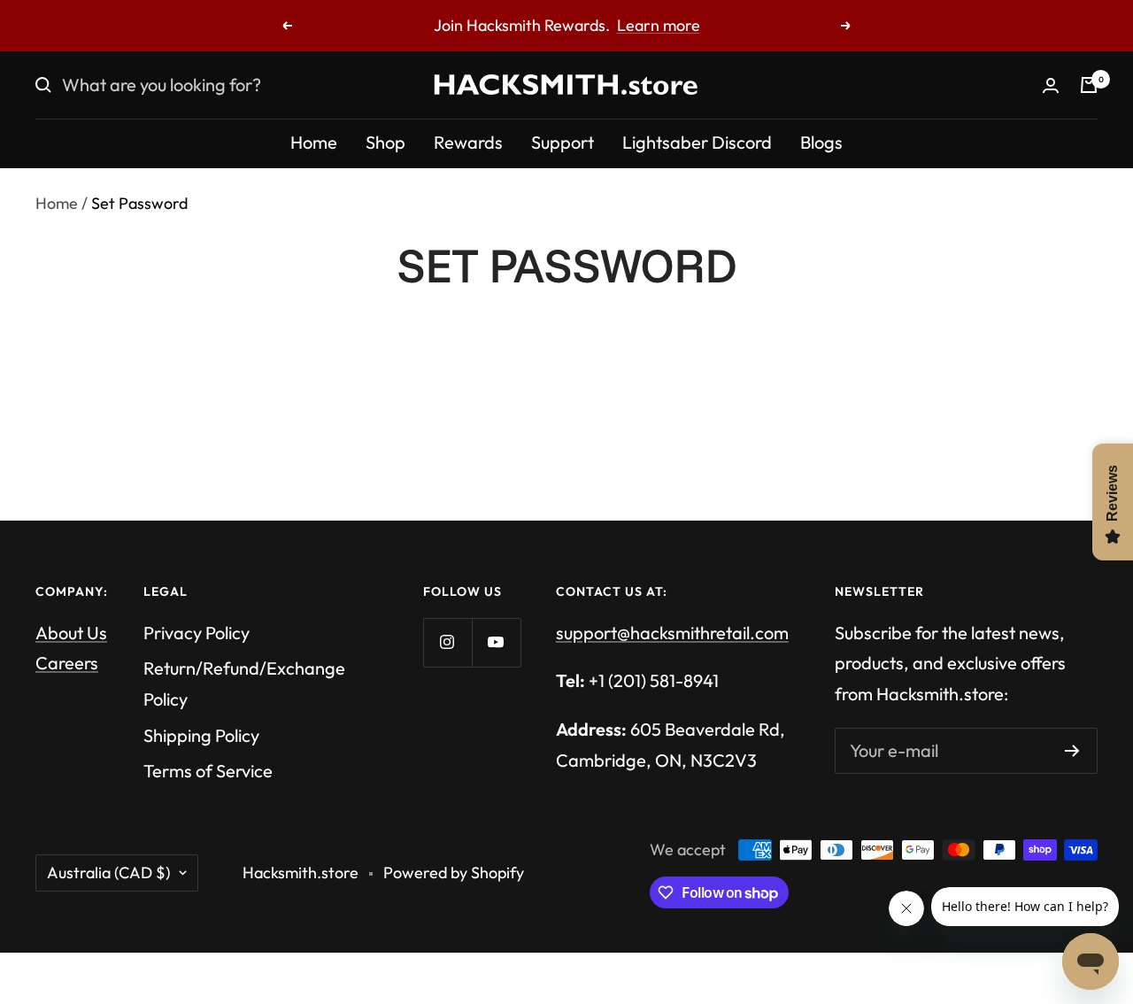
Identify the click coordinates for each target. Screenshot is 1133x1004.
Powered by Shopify (453, 872)
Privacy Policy (196, 633)
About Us (71, 633)
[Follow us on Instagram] (447, 642)
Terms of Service (208, 771)
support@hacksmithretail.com (672, 633)
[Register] (1072, 751)
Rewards (468, 142)
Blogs (821, 142)
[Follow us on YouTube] (496, 642)
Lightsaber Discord (697, 142)
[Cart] (1089, 85)
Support (562, 142)
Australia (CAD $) (108, 872)
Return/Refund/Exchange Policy (244, 683)
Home (313, 142)
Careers (66, 663)
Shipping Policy (201, 735)
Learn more (658, 25)
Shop (385, 142)
